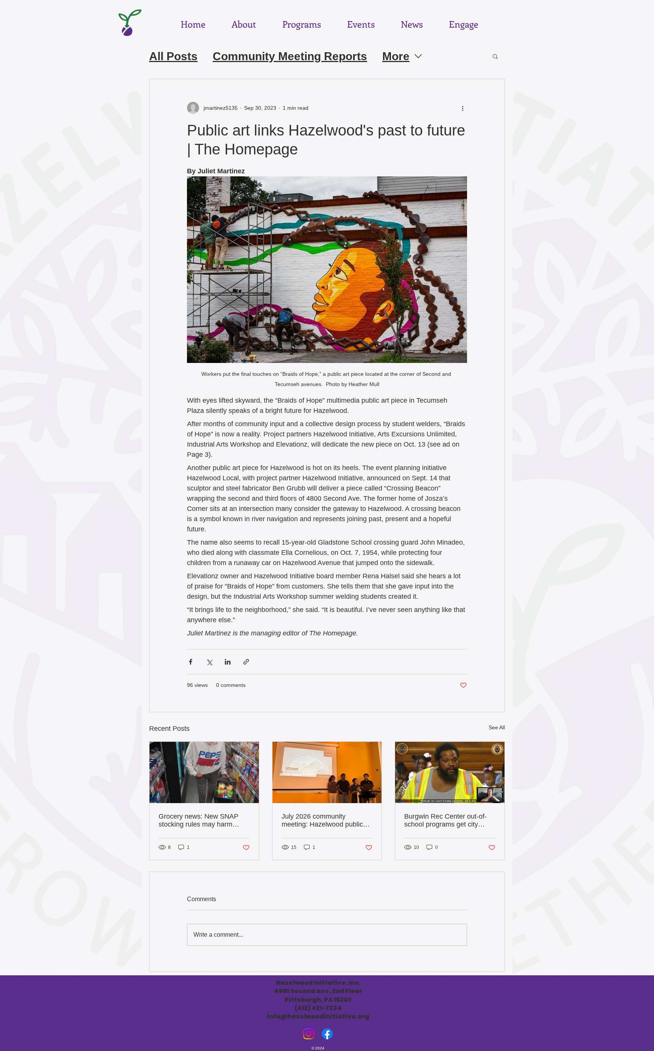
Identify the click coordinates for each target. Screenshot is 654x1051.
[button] (495, 56)
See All (497, 727)
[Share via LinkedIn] (227, 661)
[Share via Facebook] (190, 661)
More (396, 56)
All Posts (173, 56)
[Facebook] (327, 1033)
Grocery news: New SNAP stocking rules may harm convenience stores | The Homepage (198, 820)
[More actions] (462, 107)
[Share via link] (246, 661)
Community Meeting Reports (290, 56)
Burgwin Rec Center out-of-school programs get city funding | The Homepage (445, 820)
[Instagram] (308, 1033)
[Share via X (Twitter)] (209, 661)
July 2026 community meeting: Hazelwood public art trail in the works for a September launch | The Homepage (322, 820)
